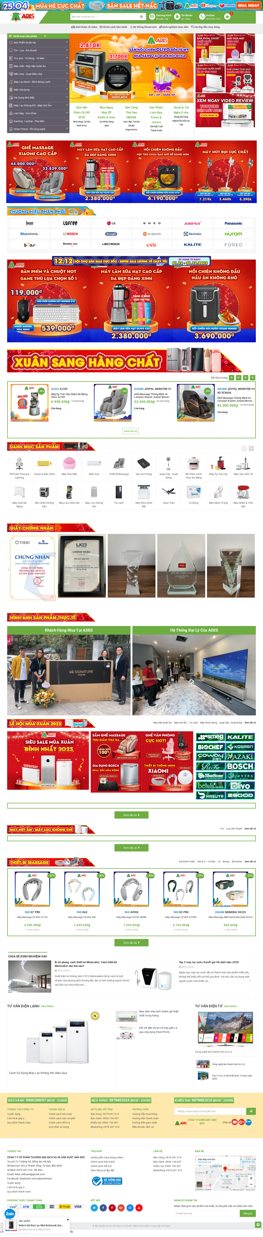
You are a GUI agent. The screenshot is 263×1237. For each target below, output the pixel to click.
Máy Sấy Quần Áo (162, 722)
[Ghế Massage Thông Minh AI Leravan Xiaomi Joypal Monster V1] (113, 403)
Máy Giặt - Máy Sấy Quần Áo (30, 66)
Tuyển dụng (14, 1114)
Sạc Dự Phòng (144, 474)
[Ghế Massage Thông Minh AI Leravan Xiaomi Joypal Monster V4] (196, 403)
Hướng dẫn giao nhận (144, 1122)
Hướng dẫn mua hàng (207, 27)
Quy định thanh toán (19, 1122)
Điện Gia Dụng (22, 89)
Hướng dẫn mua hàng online (107, 1157)
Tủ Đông (193, 502)
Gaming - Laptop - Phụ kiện (29, 121)
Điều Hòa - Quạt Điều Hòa (28, 74)
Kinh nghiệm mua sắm (175, 27)
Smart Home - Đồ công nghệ (29, 129)
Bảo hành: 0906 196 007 (105, 1118)
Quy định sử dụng (59, 1126)
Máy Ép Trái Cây (218, 474)
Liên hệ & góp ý (16, 1118)
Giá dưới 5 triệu (187, 861)
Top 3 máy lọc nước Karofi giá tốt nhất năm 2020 (209, 962)
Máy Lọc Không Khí (94, 504)
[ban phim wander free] (48, 300)
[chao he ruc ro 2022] (131, 260)
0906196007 (36, 1100)
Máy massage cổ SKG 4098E (131, 917)
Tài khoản (187, 15)
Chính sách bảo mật (60, 1114)
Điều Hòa (94, 474)
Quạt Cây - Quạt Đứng (169, 476)
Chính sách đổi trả (59, 1122)
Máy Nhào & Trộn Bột (243, 504)
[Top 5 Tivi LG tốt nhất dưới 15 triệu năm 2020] (203, 1076)
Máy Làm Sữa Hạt (69, 502)
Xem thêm (47, 1006)
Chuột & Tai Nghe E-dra (181, 110)
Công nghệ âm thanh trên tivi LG (228, 1064)
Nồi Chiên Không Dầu (44, 504)
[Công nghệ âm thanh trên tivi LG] (203, 1064)
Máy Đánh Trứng (218, 502)
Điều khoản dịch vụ (143, 1126)
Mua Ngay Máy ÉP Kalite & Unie (106, 112)
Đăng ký (247, 1213)
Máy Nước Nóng (208, 722)
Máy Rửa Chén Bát (143, 504)
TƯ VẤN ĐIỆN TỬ (208, 1006)
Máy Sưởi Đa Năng (19, 504)
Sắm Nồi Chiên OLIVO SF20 (81, 112)
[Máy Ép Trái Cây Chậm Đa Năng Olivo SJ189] (29, 403)
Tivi (222, 828)
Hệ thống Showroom (144, 27)
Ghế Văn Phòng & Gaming (19, 476)
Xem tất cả (130, 431)
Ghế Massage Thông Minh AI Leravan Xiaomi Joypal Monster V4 (235, 399)
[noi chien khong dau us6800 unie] (214, 300)
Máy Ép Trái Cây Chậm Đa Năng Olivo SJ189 (69, 395)
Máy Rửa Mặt (69, 474)
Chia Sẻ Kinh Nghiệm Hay (27, 956)
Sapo (167, 1226)
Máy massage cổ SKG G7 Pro (32, 917)
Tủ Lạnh (119, 502)
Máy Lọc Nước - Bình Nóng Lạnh (32, 81)
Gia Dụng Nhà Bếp (24, 97)
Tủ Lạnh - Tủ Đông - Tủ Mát (29, 58)
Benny (226, 861)
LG (219, 861)
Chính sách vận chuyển (62, 1118)
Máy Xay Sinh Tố (243, 474)
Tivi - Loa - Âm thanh (25, 50)
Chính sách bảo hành (115, 27)
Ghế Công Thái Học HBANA (131, 112)
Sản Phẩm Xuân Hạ (25, 42)
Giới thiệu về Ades (86, 27)
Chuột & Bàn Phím (44, 474)
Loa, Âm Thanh (234, 828)
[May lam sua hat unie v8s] (131, 300)
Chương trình (163, 15)
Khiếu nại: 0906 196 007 (104, 1122)
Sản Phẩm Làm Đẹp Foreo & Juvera (156, 115)
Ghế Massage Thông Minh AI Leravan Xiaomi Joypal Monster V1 (152, 395)
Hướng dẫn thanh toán (145, 1118)
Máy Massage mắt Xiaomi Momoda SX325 (230, 917)
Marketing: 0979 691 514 (105, 1126)
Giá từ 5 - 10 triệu (206, 861)
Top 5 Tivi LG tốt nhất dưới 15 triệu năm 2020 (232, 1077)
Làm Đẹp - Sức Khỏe (25, 113)
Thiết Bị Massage (119, 474)
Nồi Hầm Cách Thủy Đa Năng (193, 476)
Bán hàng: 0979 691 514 (105, 1114)
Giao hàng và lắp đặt (103, 1170)
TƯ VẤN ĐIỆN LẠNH (23, 1006)
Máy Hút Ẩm (180, 722)
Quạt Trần (168, 502)
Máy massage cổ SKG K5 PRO (181, 917)
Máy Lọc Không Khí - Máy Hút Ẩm (33, 105)
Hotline (210, 15)
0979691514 (119, 1100)
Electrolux (237, 861)
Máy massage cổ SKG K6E (82, 917)
